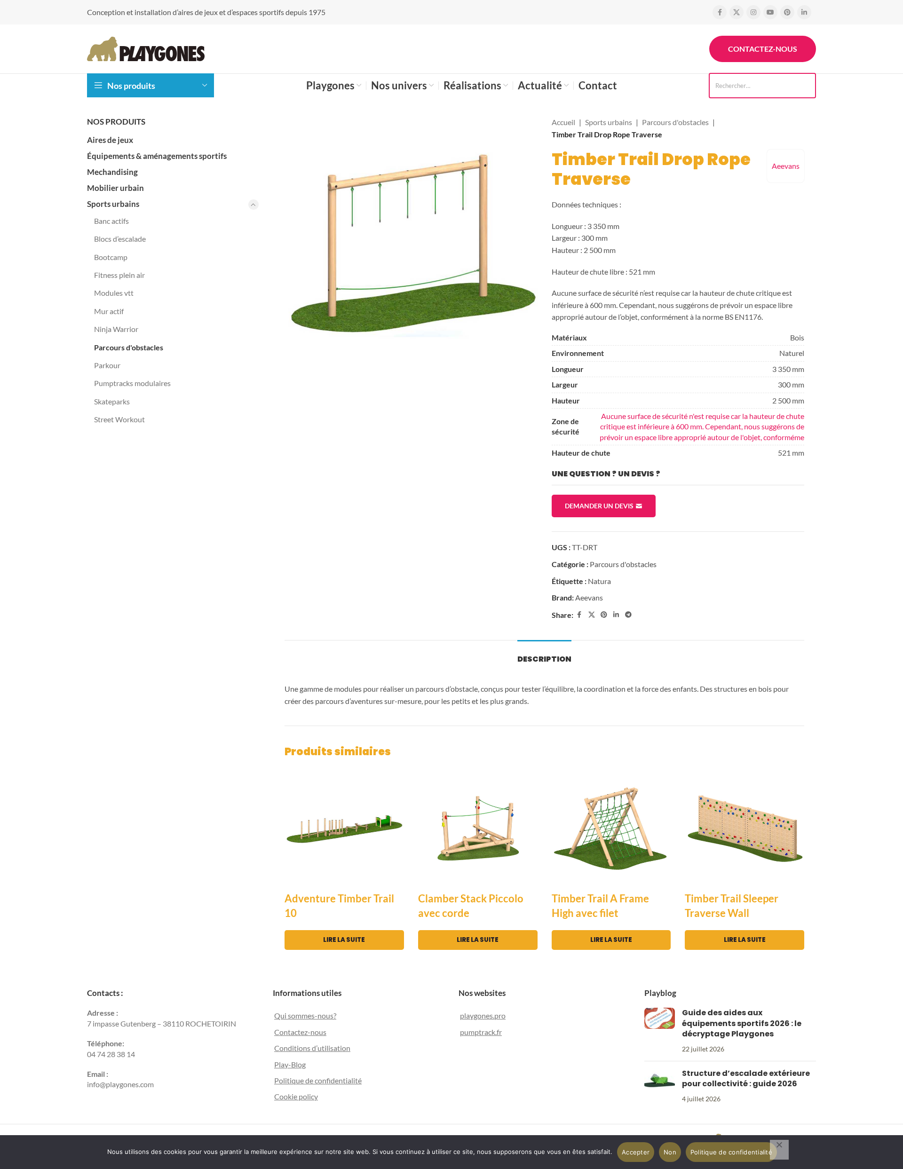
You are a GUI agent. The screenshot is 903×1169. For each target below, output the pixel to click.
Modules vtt (114, 292)
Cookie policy (296, 1096)
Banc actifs (111, 220)
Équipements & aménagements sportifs (157, 156)
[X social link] (736, 12)
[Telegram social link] (628, 614)
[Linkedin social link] (804, 12)
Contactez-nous (762, 48)
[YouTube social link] (770, 12)
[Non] (779, 1150)
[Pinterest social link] (787, 12)
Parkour (107, 365)
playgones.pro (483, 1015)
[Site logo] (146, 47)
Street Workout (119, 419)
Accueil (563, 122)
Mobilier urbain (115, 188)
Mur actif (109, 311)
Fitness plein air (119, 274)
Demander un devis (599, 506)
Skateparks (112, 401)
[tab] (544, 654)
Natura (599, 581)
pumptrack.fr (481, 1031)
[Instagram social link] (753, 12)
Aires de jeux (110, 140)
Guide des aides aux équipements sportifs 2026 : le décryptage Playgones (741, 1023)
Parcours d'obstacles (128, 347)
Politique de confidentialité (318, 1080)
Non (670, 1152)
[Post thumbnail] (659, 1031)
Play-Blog (290, 1064)
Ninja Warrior (116, 328)
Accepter (636, 1152)
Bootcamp (110, 257)
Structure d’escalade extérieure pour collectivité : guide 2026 (746, 1078)
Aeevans (786, 165)
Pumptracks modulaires (132, 383)
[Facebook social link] (720, 12)
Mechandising (112, 172)
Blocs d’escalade (120, 238)
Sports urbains (113, 204)
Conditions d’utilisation (312, 1047)
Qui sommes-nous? (305, 1015)
